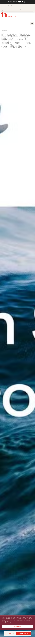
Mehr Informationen (8, 622)
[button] (10, 633)
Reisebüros (10, 5)
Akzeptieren (17, 626)
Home (3, 5)
